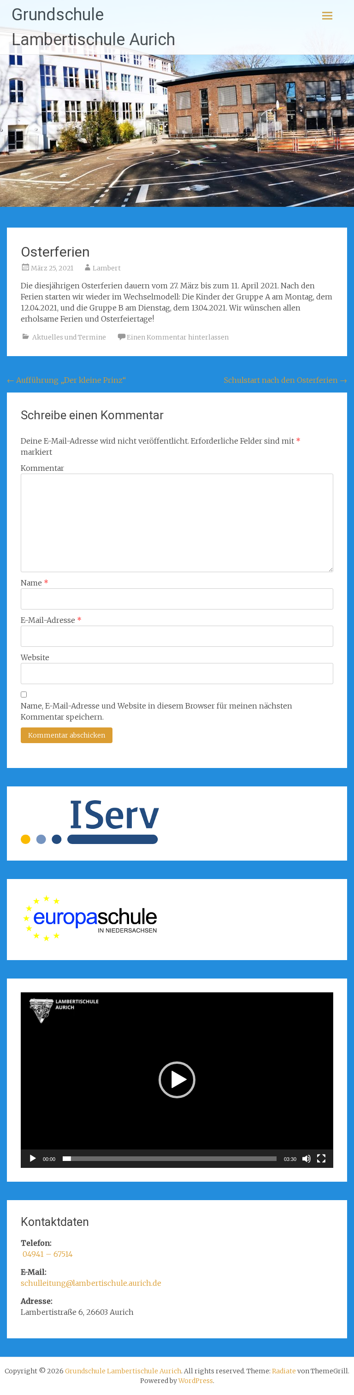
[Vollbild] (321, 1158)
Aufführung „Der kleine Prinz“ (66, 380)
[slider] (169, 1158)
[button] (177, 1079)
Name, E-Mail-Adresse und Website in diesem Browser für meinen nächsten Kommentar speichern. (156, 711)
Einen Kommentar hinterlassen (178, 337)
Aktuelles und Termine (69, 337)
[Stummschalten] (306, 1158)
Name (34, 582)
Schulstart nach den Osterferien (285, 380)
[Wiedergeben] (32, 1158)
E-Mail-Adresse (51, 620)
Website (35, 657)
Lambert (107, 268)
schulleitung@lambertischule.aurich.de (91, 1283)
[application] (177, 1080)
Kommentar (42, 468)
